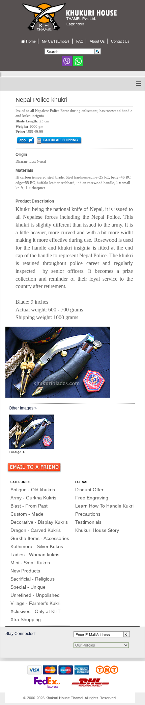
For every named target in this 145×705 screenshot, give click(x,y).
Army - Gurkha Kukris (33, 497)
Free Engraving (91, 497)
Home (30, 41)
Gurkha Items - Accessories (39, 538)
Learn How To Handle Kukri (104, 506)
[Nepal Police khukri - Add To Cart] (25, 140)
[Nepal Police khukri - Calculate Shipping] (59, 140)
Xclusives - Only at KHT (35, 611)
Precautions (87, 514)
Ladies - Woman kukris (34, 554)
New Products (25, 570)
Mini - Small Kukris (30, 562)
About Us (97, 41)
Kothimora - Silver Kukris (36, 546)
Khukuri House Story (97, 530)
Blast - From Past (29, 506)
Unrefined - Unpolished (35, 595)
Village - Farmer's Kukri (35, 603)
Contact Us (120, 41)
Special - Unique (28, 587)
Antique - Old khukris (32, 489)
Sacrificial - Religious (32, 579)
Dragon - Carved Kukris (35, 530)
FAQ (80, 41)
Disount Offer (89, 489)
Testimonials (88, 522)
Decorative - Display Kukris (39, 522)
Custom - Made (27, 514)
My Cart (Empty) (56, 41)
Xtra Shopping (25, 619)
